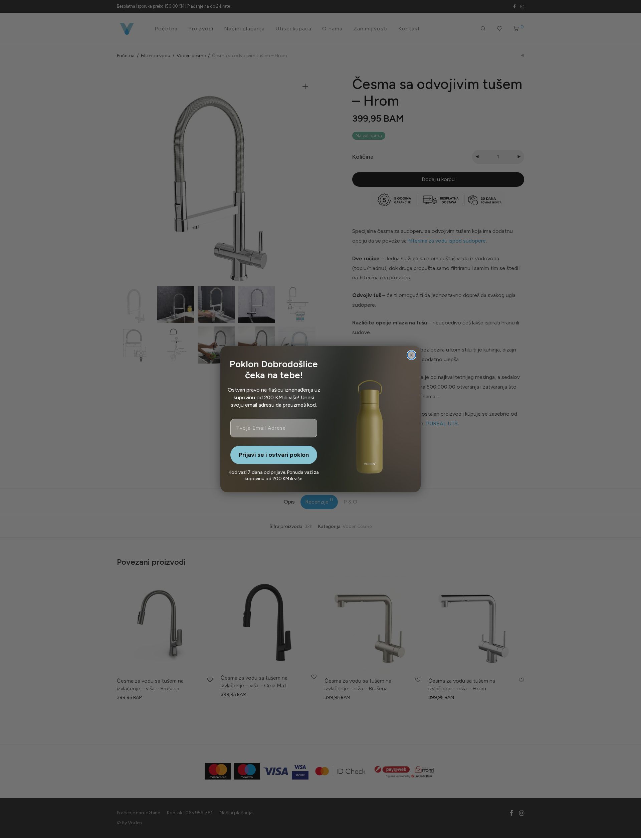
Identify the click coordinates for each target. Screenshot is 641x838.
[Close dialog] (411, 355)
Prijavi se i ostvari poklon (274, 454)
